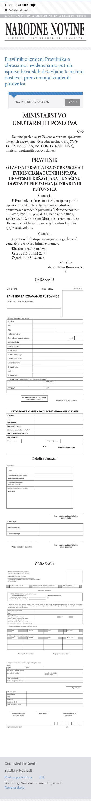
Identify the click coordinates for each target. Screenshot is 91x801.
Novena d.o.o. (15, 788)
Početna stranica (20, 10)
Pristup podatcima (18, 777)
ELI (42, 777)
